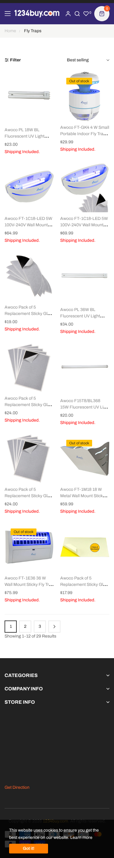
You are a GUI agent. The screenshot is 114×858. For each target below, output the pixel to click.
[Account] (68, 13)
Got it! (28, 848)
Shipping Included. (22, 151)
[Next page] (54, 626)
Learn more (81, 837)
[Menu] (8, 14)
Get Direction (17, 787)
